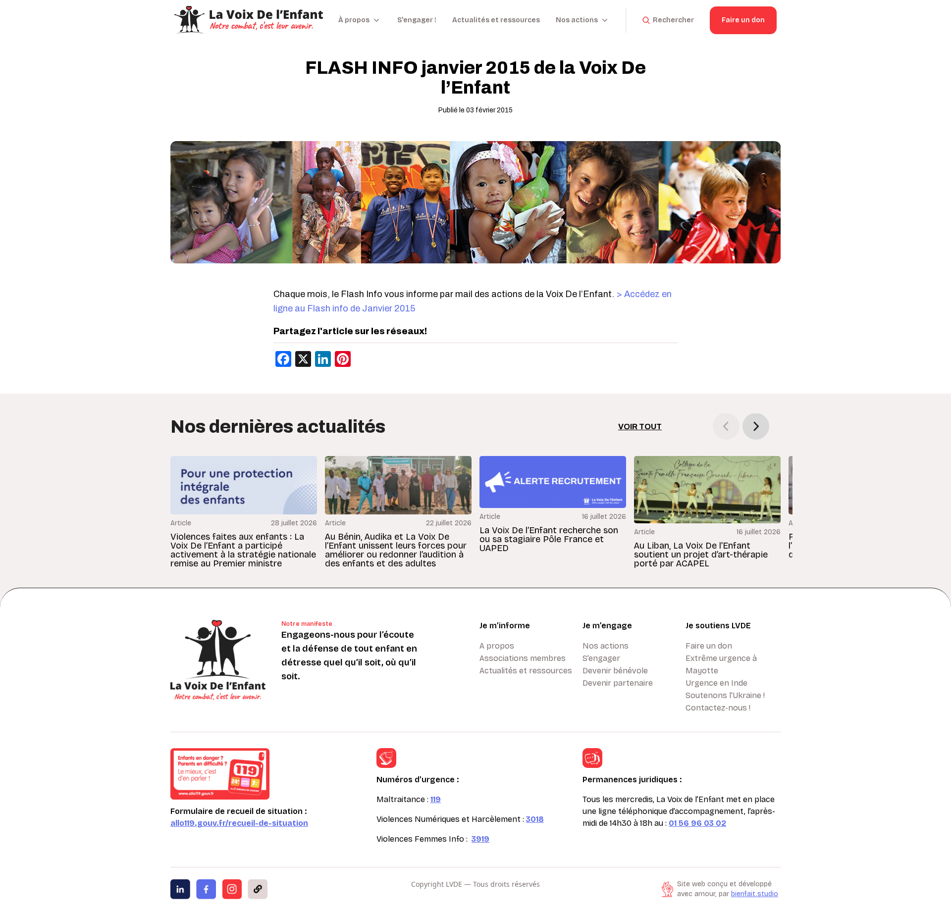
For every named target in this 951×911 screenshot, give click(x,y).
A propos (496, 646)
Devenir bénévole (615, 670)
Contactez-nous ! (718, 707)
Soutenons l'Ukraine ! (725, 695)
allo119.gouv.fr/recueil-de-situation (239, 823)
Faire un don (743, 20)
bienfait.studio (754, 894)
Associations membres (522, 658)
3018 (535, 819)
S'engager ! (416, 20)
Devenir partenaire (617, 683)
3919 (480, 839)
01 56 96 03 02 (697, 823)
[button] (756, 426)
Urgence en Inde (716, 683)
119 (435, 799)
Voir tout (640, 426)
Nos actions (605, 646)
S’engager (601, 658)
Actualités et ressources (496, 20)
